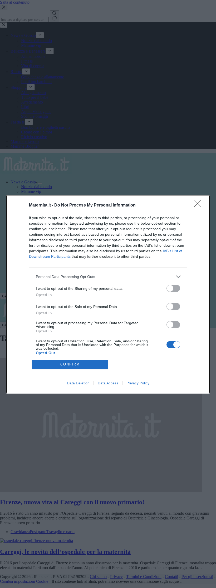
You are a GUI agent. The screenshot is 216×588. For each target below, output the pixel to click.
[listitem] (108, 277)
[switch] (173, 288)
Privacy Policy (137, 383)
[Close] (199, 205)
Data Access (108, 383)
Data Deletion (78, 383)
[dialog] (108, 294)
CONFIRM (70, 364)
